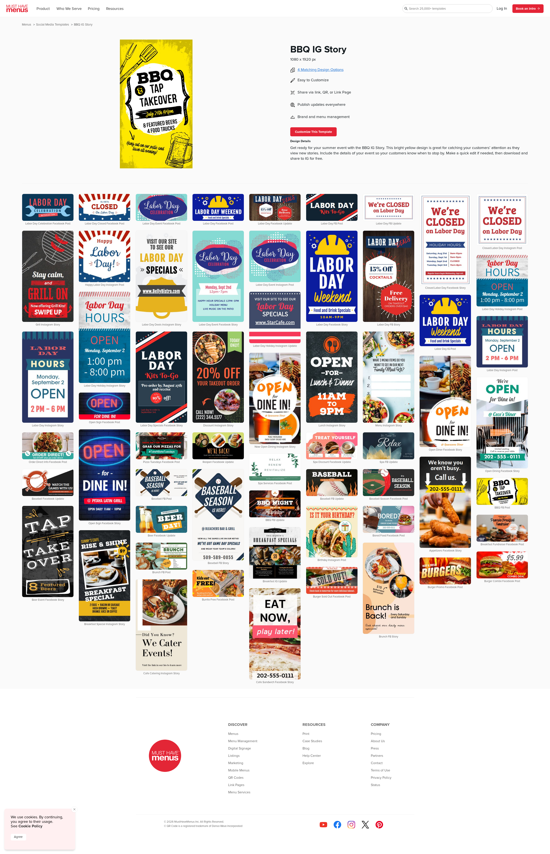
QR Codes (235, 777)
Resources (115, 9)
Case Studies (312, 741)
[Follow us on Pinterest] (379, 824)
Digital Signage (239, 748)
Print (305, 734)
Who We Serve (69, 9)
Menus (27, 24)
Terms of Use (380, 770)
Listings (234, 755)
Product (43, 9)
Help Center (311, 755)
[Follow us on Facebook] (337, 824)
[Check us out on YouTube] (323, 824)
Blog (305, 748)
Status (375, 785)
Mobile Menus (238, 770)
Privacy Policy (381, 777)
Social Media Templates (53, 24)
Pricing (93, 9)
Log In (502, 9)
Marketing (235, 763)
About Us (378, 741)
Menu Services (239, 792)
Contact (377, 763)
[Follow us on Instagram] (351, 824)
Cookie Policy (30, 826)
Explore (308, 763)
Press (375, 748)
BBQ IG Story (83, 24)
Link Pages (236, 785)
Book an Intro (526, 9)
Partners (377, 755)
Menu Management (242, 741)
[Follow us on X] (365, 824)
